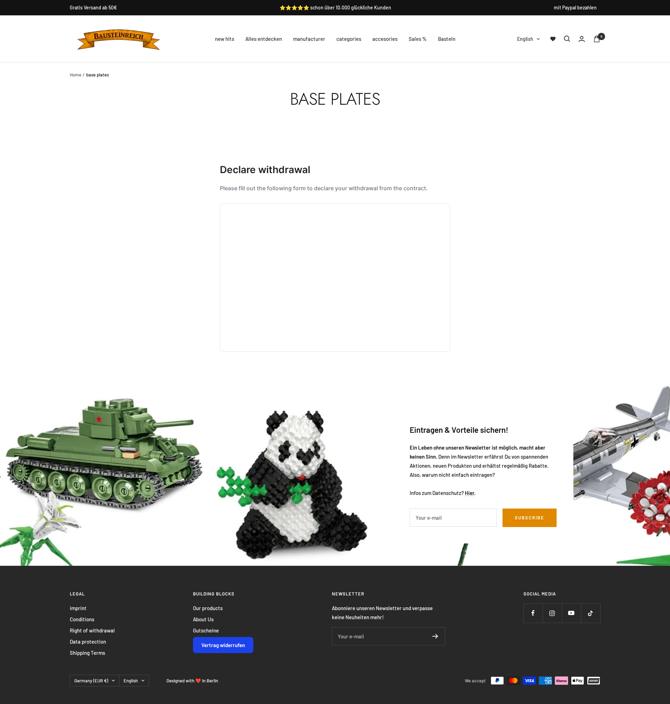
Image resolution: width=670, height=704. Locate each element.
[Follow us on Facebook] (533, 613)
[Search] (567, 39)
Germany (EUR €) (91, 680)
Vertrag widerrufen (223, 645)
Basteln (446, 39)
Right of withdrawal (92, 630)
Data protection (88, 641)
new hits (224, 39)
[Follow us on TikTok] (590, 613)
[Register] (435, 636)
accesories (384, 39)
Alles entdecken (263, 39)
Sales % (418, 39)
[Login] (582, 39)
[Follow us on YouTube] (571, 613)
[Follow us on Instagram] (552, 613)
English (525, 39)
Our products (208, 608)
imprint (78, 608)
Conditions (82, 619)
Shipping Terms (87, 653)
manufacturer (309, 39)
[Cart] (596, 39)
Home (75, 74)
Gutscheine (206, 630)
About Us (203, 619)
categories (348, 39)
